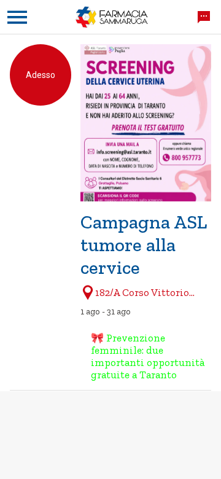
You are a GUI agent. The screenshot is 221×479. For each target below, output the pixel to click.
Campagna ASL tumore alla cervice (143, 245)
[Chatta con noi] (204, 17)
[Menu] (17, 17)
